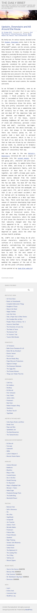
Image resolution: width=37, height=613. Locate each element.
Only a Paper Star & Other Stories (17, 316)
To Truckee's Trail (12, 334)
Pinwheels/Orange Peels (14, 493)
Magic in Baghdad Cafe (13, 485)
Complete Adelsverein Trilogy (15, 304)
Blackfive (9, 470)
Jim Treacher (10, 522)
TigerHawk (10, 413)
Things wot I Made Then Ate (15, 374)
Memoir (11, 35)
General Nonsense (16, 34)
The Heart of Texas (12, 329)
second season (23, 158)
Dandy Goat (10, 424)
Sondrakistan (10, 545)
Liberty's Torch (11, 525)
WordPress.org (11, 596)
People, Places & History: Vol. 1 (16, 322)
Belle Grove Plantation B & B (15, 348)
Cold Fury (9, 382)
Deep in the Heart (12, 309)
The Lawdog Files (12, 553)
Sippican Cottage (12, 363)
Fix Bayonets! (11, 483)
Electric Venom (11, 353)
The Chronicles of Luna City (15, 327)
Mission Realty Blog (12, 358)
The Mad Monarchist (13, 432)
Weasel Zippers (11, 560)
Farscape (9, 446)
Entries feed (10, 590)
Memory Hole (10, 572)
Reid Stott (10, 403)
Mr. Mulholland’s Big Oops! (15, 577)
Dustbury (9, 388)
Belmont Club (11, 507)
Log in (8, 588)
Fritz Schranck (11, 393)
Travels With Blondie (13, 337)
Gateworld (10, 448)
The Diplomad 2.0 (12, 550)
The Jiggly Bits (11, 369)
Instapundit (10, 519)
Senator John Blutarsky (14, 542)
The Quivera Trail (12, 332)
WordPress (28, 609)
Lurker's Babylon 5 (12, 453)
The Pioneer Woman (13, 371)
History (25, 34)
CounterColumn (11, 475)
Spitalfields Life (11, 429)
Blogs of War (10, 472)
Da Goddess (10, 385)
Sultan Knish (10, 547)
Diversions (10, 579)
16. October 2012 (7, 32)
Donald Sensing (11, 480)
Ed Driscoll (10, 390)
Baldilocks (10, 467)
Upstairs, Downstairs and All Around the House (16, 28)
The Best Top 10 (11, 410)
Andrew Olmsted (11, 465)
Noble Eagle (10, 490)
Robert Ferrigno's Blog (13, 405)
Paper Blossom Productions (15, 361)
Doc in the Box (11, 478)
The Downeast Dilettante (14, 366)
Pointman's (10, 400)
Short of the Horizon (12, 569)
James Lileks (10, 398)
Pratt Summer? (11, 574)
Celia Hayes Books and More (15, 422)
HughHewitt (10, 517)
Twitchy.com (10, 558)
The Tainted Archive (12, 435)
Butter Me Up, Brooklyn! (14, 351)
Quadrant (9, 537)
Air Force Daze (11, 299)
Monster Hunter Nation (13, 456)
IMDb (8, 451)
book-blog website (25, 268)
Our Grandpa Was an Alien (14, 319)
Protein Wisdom (11, 535)
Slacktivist (10, 408)
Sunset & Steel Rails (13, 324)
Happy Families (11, 311)
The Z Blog (10, 555)
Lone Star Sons (11, 314)
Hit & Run (9, 514)
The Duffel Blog (11, 495)
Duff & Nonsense (12, 509)
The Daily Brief (13, 2)
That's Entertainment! (20, 35)
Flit (7, 512)
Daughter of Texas (12, 306)
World (29, 35)
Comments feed (11, 593)
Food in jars (10, 356)
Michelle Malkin (11, 527)
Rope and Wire (11, 427)
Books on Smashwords (13, 301)
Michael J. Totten (12, 488)
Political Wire (10, 532)
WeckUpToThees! (12, 498)
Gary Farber (10, 395)
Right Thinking (11, 540)
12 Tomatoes (10, 346)
